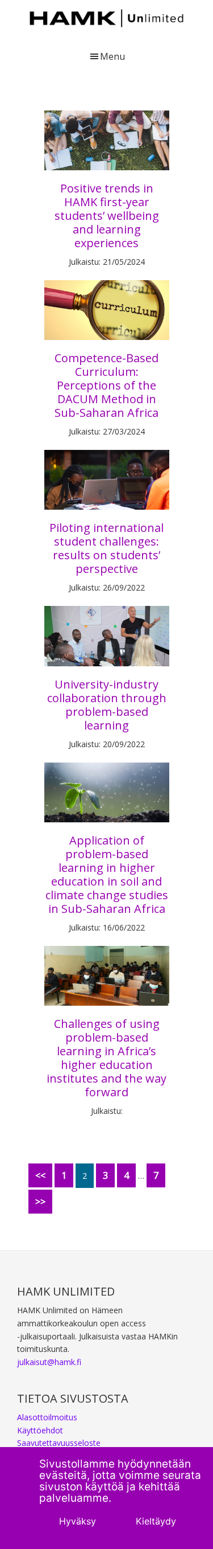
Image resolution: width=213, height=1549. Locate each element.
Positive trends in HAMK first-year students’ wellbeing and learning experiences (107, 216)
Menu (112, 56)
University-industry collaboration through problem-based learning (106, 705)
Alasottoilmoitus (47, 1417)
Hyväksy (77, 1521)
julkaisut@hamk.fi (49, 1362)
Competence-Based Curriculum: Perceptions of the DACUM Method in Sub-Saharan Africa (106, 385)
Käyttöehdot (40, 1430)
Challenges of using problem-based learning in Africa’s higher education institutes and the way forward (106, 1058)
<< (40, 1175)
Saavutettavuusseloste (59, 1442)
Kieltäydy (156, 1521)
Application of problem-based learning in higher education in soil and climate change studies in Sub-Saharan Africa (106, 874)
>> (40, 1201)
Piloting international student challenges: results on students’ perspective (106, 548)
